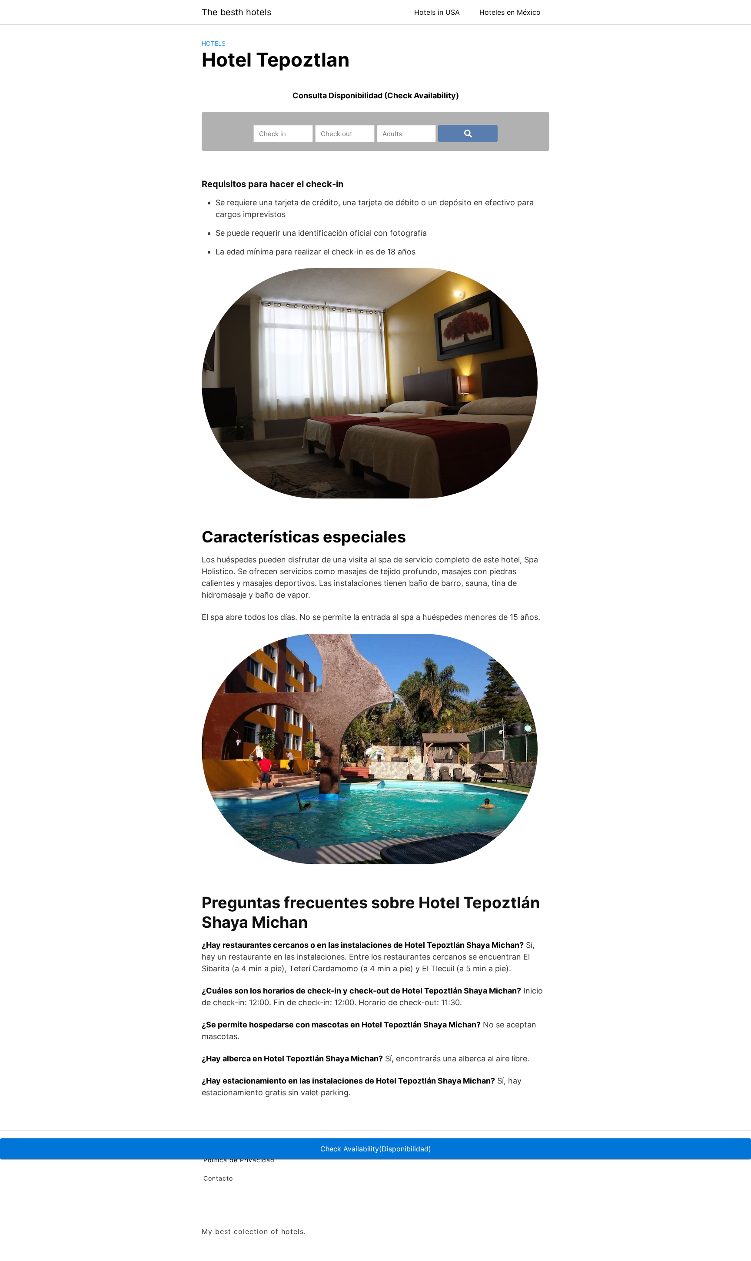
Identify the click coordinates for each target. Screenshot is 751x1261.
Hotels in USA (437, 12)
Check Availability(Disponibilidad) (375, 1148)
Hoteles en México (510, 12)
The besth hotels (236, 12)
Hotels (214, 43)
